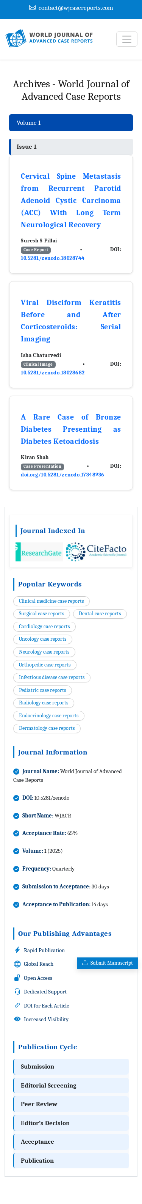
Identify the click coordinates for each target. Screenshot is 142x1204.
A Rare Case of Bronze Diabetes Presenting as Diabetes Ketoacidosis (71, 429)
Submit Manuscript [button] (112, 963)
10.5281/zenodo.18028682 (53, 372)
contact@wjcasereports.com (76, 7)
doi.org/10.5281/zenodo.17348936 (63, 475)
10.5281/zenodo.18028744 (53, 258)
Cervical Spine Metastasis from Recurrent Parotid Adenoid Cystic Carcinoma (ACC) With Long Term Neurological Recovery (71, 200)
